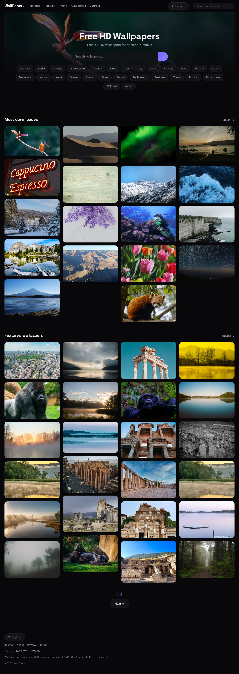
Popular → (228, 119)
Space (89, 77)
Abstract (25, 68)
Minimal (199, 68)
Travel (177, 77)
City (140, 68)
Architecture (77, 68)
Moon (215, 68)
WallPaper (13, 5)
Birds (113, 68)
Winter (129, 86)
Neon (58, 77)
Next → (119, 603)
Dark (153, 68)
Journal (95, 5)
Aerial (41, 68)
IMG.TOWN (22, 651)
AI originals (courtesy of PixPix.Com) (57, 657)
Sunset (121, 77)
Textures (160, 77)
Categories (78, 5)
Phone (63, 5)
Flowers (168, 68)
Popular (50, 5)
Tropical (193, 77)
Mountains (25, 77)
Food (184, 68)
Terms (43, 644)
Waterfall (111, 86)
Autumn (97, 68)
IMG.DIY (36, 651)
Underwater (213, 77)
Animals (57, 68)
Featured (35, 5)
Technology (140, 77)
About (20, 644)
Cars (127, 68)
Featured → (228, 335)
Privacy (31, 644)
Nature (43, 77)
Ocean (74, 77)
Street (104, 77)
